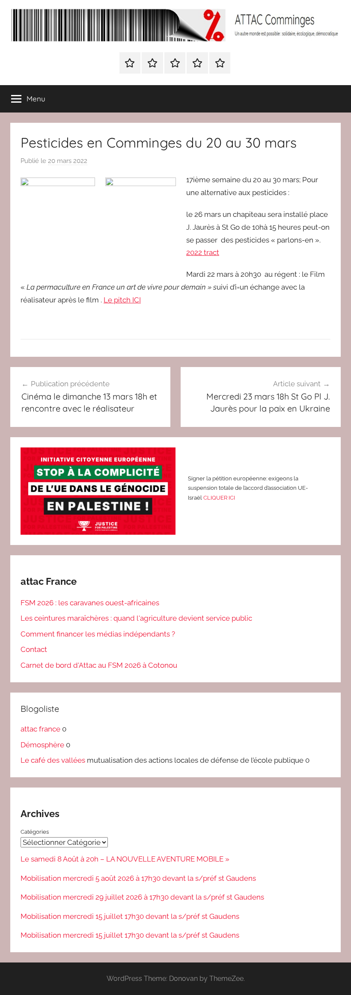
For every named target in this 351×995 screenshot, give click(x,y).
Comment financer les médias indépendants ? (98, 634)
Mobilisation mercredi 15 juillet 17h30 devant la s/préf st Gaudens (130, 916)
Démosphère (42, 744)
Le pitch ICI (122, 300)
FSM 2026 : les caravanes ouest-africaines (90, 602)
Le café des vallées (53, 760)
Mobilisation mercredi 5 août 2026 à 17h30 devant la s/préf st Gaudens (138, 878)
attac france (40, 729)
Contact (34, 649)
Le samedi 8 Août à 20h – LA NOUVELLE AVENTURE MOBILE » (125, 859)
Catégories (35, 832)
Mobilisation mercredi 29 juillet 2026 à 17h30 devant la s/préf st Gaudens (142, 897)
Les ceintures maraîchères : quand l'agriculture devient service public (136, 618)
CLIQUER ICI (219, 498)
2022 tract (202, 252)
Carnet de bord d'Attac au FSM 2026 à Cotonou (99, 665)
